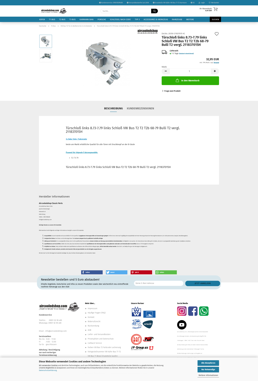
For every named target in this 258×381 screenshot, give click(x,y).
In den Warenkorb (190, 80)
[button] (166, 71)
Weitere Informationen (208, 375)
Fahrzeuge (177, 19)
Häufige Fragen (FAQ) (97, 313)
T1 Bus (52, 19)
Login (202, 3)
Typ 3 (137, 19)
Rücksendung (93, 326)
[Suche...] (154, 11)
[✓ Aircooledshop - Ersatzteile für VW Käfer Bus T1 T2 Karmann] (54, 11)
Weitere (190, 19)
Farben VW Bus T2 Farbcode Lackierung (104, 347)
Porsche (102, 19)
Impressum (92, 308)
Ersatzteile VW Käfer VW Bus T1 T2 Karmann (171, 3)
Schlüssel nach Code (120, 19)
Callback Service (95, 343)
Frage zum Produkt (172, 91)
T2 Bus (62, 19)
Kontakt (91, 317)
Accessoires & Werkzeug (156, 19)
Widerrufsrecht (94, 321)
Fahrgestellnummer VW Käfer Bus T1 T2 (104, 352)
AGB (89, 330)
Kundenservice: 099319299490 (112, 3)
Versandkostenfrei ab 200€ (138, 3)
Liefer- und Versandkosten (99, 334)
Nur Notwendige (208, 369)
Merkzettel (214, 3)
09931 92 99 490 (55, 320)
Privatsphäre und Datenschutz (101, 339)
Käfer (42, 19)
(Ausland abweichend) (186, 53)
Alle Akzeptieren (208, 363)
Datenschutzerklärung (48, 370)
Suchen (215, 19)
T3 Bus (72, 19)
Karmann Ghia (87, 19)
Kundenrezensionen (140, 108)
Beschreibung (113, 108)
